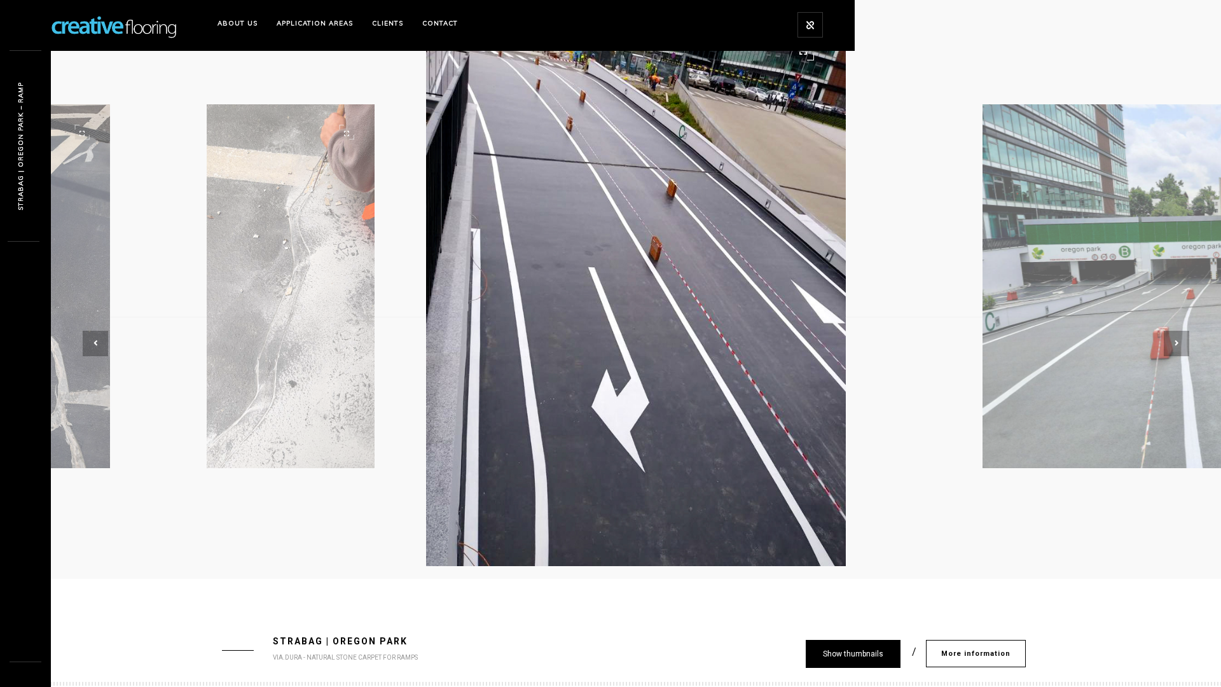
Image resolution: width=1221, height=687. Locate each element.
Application (315, 23)
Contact (440, 23)
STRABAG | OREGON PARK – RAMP (21, 146)
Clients (387, 23)
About (237, 23)
